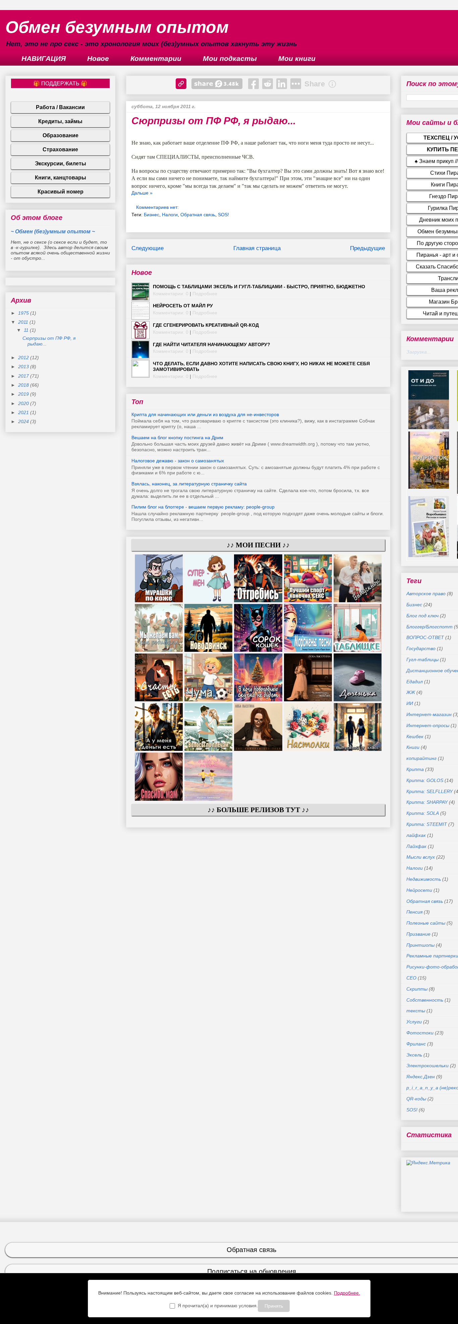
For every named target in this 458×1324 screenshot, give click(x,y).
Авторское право (426, 593)
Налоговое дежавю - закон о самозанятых (177, 460)
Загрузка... (418, 352)
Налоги (170, 214)
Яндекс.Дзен (420, 1076)
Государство (421, 648)
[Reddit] (267, 83)
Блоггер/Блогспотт (429, 626)
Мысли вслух (420, 857)
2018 (24, 385)
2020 (24, 403)
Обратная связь (197, 214)
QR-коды (416, 1098)
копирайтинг (421, 758)
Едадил (414, 681)
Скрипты (416, 989)
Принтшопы (420, 945)
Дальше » (142, 193)
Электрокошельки (427, 1065)
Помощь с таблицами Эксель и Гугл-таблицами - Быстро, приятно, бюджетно (259, 286)
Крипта (415, 769)
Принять (274, 1306)
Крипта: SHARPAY (427, 802)
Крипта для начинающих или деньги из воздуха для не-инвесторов (205, 414)
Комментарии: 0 (170, 293)
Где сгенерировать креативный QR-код (206, 325)
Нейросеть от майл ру (183, 305)
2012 (24, 357)
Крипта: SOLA (422, 813)
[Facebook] (253, 83)
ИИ (409, 703)
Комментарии (155, 58)
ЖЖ (410, 692)
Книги (412, 747)
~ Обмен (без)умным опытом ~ (53, 231)
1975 (24, 313)
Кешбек (414, 736)
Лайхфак (416, 846)
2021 (24, 412)
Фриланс (416, 1043)
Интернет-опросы (427, 725)
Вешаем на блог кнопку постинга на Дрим (177, 437)
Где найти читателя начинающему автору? (211, 344)
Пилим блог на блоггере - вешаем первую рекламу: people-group (203, 507)
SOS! (223, 214)
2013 (24, 366)
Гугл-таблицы (422, 659)
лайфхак (416, 835)
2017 (24, 376)
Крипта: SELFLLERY (429, 791)
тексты (415, 1010)
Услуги (414, 1021)
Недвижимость (423, 879)
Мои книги (297, 58)
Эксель (414, 1055)
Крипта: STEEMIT (426, 824)
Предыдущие (367, 248)
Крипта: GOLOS (424, 780)
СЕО (411, 978)
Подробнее (204, 293)
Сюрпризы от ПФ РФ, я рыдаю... (213, 120)
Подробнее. (347, 1293)
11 (27, 330)
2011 (24, 322)
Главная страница (257, 248)
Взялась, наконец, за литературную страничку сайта (189, 483)
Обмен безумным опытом (117, 27)
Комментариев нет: (158, 207)
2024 (24, 421)
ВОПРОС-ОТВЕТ (425, 637)
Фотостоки (420, 1032)
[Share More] (295, 83)
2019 (24, 394)
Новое (98, 58)
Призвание (418, 934)
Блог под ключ (422, 615)
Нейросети (419, 890)
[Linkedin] (281, 83)
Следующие (147, 248)
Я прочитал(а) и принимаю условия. (218, 1305)
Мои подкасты (230, 58)
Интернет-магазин (429, 714)
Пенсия (414, 912)
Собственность (424, 1000)
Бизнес (151, 214)
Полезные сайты (425, 923)
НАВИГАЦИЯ (43, 58)
